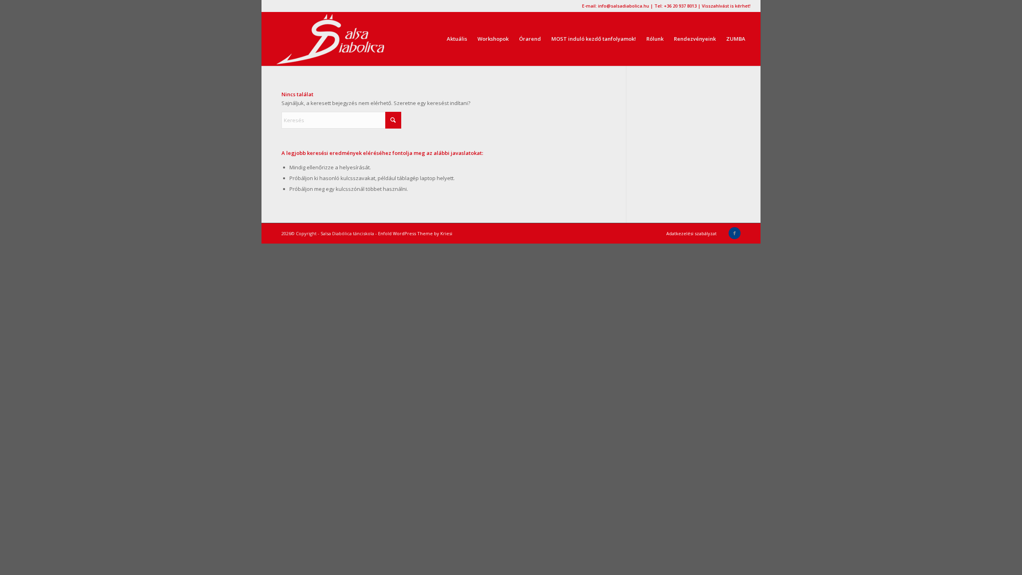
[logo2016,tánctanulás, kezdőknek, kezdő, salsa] (330, 39)
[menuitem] (457, 39)
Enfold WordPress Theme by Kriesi (415, 233)
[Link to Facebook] (735, 233)
